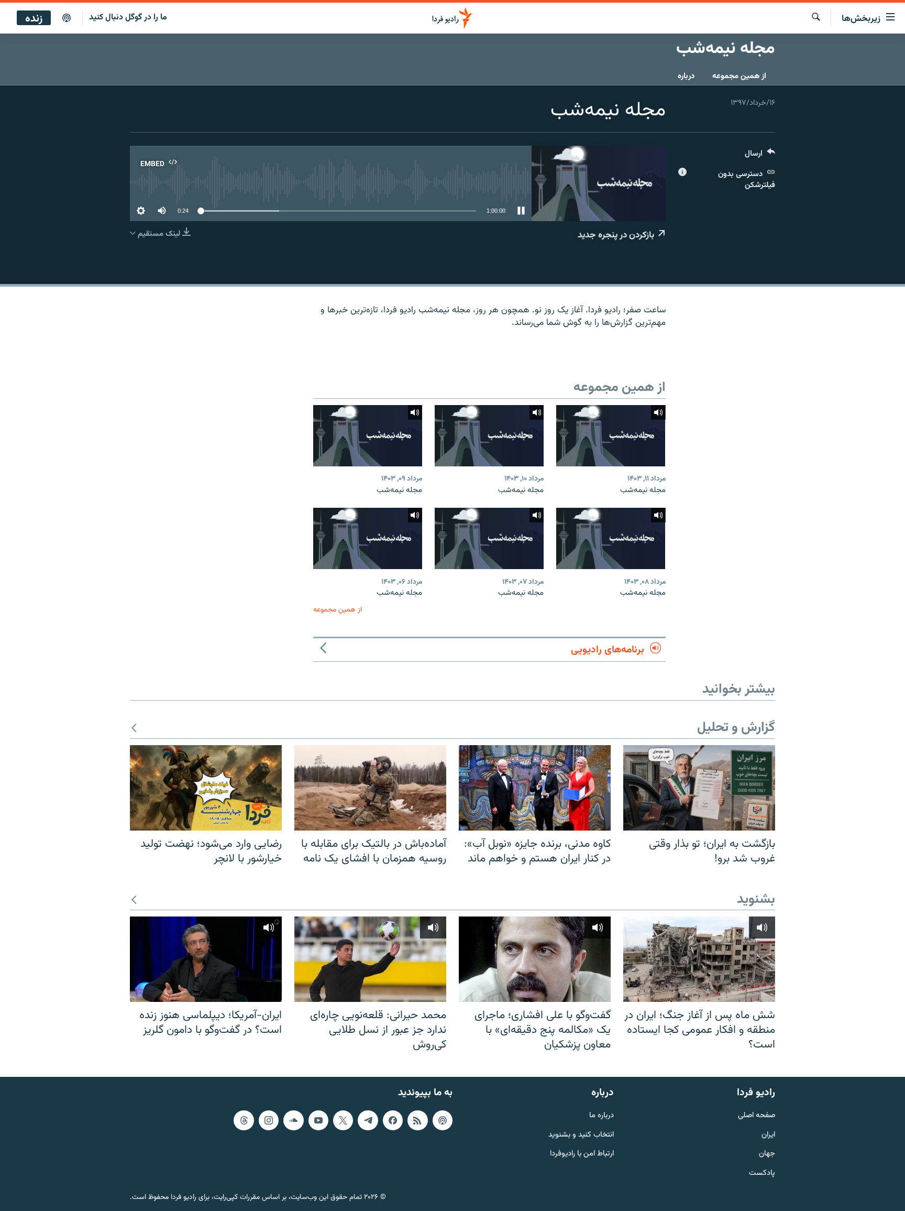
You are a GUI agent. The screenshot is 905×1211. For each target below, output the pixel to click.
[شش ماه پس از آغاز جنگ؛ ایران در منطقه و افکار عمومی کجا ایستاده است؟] (699, 959)
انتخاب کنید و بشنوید (581, 1135)
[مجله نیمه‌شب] (610, 435)
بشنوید (756, 900)
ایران (768, 1135)
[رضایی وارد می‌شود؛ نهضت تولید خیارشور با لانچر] (206, 788)
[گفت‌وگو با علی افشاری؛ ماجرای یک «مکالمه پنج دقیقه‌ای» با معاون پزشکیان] (535, 959)
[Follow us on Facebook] (393, 1120)
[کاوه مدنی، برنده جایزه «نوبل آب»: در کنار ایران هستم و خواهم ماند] (535, 788)
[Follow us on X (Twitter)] (343, 1120)
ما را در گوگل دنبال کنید (128, 17)
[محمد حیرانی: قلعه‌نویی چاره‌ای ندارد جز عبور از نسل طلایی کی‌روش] (370, 959)
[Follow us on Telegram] (368, 1120)
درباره (686, 76)
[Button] (760, 156)
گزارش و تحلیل (736, 728)
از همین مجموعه (739, 76)
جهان (767, 1154)
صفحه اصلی (756, 1115)
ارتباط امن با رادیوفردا (582, 1154)
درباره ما (601, 1115)
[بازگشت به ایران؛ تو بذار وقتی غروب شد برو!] (699, 788)
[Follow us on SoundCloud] (293, 1120)
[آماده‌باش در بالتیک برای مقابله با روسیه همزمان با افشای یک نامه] (370, 788)
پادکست (762, 1173)
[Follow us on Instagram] (269, 1120)
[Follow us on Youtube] (318, 1120)
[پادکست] (66, 18)
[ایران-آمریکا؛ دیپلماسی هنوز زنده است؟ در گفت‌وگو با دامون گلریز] (206, 959)
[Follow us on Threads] (243, 1120)
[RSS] (417, 1120)
